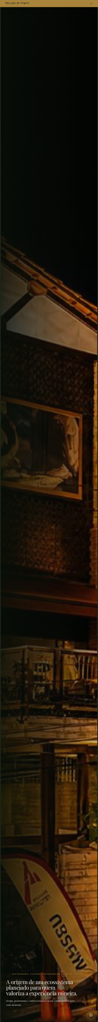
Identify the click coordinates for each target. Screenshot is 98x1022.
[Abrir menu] (91, 4)
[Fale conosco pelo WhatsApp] (91, 1015)
